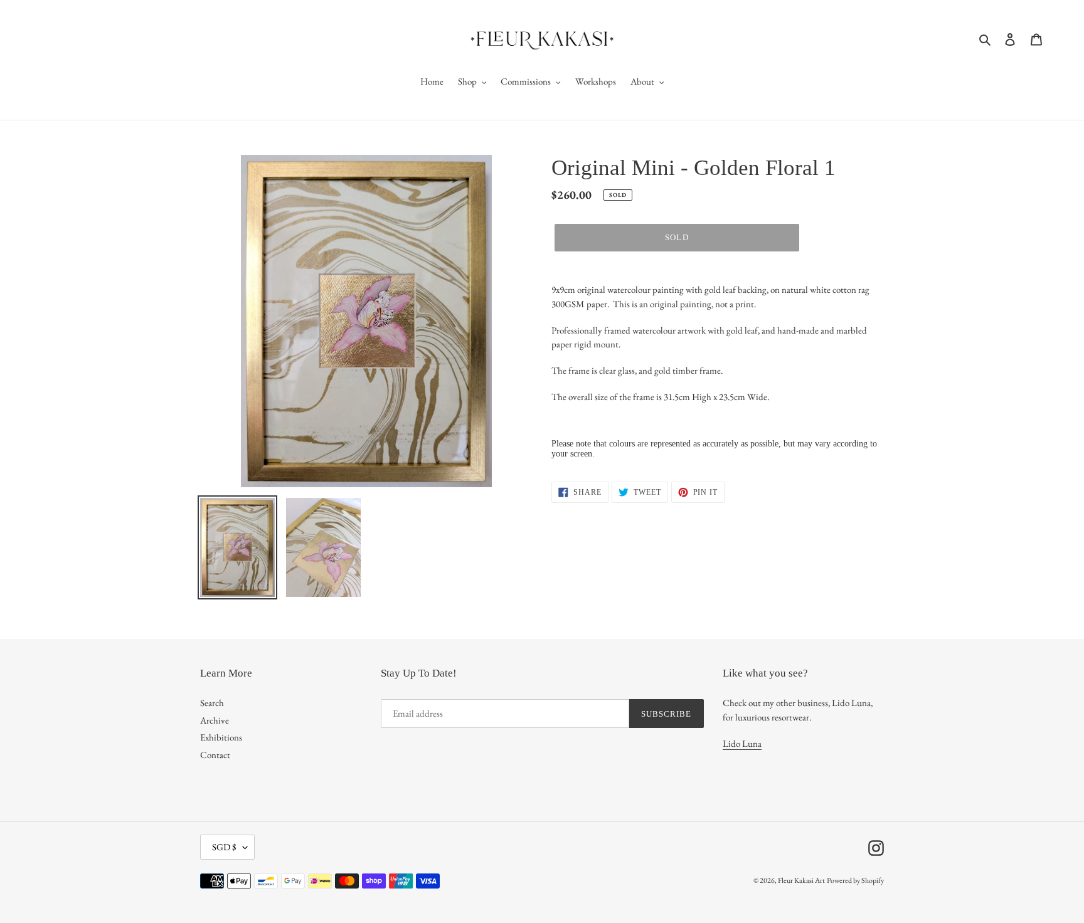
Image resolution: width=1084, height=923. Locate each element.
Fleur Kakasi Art (801, 880)
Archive (214, 720)
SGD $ (224, 847)
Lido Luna (742, 743)
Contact (215, 755)
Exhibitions (221, 737)
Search (212, 703)
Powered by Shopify (855, 880)
